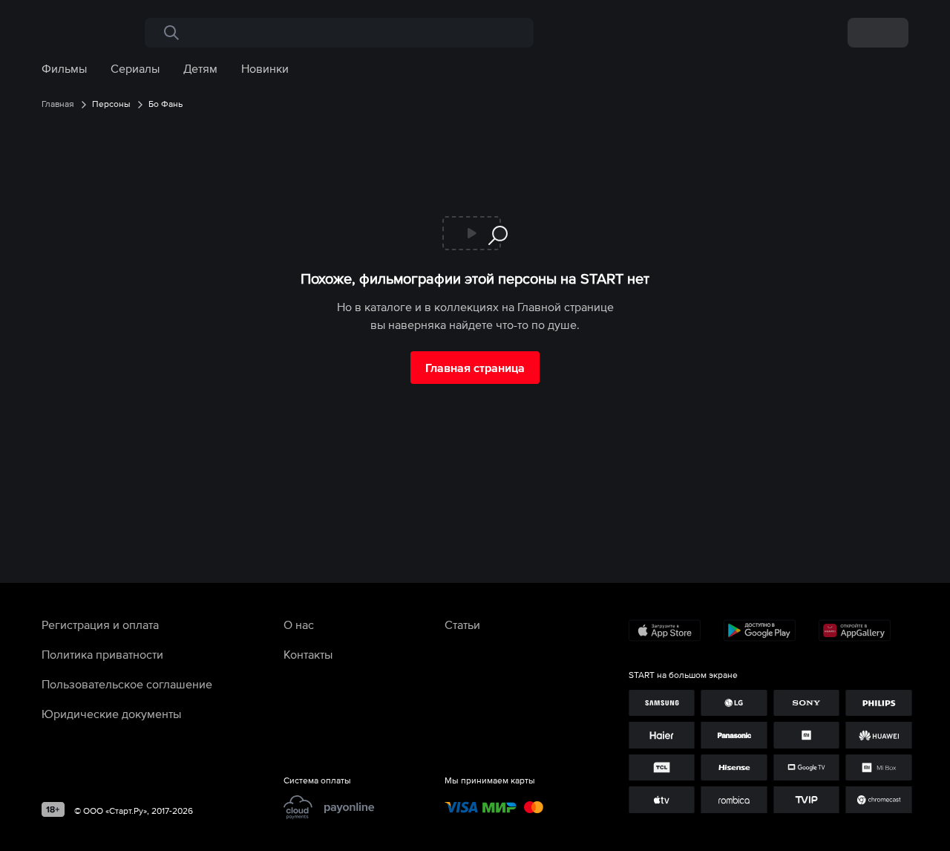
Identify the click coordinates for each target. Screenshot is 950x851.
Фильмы (64, 68)
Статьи (462, 624)
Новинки (265, 68)
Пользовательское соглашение (127, 684)
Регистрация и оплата (100, 624)
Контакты (308, 654)
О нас (299, 624)
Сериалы (135, 68)
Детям (200, 68)
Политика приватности (102, 654)
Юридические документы (111, 713)
